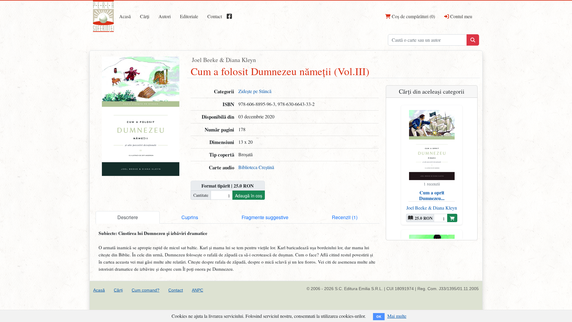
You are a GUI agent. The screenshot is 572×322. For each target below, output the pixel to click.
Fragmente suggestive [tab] (265, 217)
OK (378, 316)
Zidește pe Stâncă (254, 91)
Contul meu (460, 16)
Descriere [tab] (127, 217)
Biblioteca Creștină (256, 167)
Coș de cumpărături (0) (413, 16)
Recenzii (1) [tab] (345, 217)
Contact (214, 16)
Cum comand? (145, 290)
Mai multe (396, 316)
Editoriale (189, 16)
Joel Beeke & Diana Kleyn (224, 60)
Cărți (144, 16)
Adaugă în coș (248, 196)
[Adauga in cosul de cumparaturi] (452, 218)
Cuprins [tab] (189, 217)
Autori (164, 16)
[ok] (473, 40)
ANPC (197, 290)
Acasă (125, 16)
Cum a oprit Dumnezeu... (431, 195)
